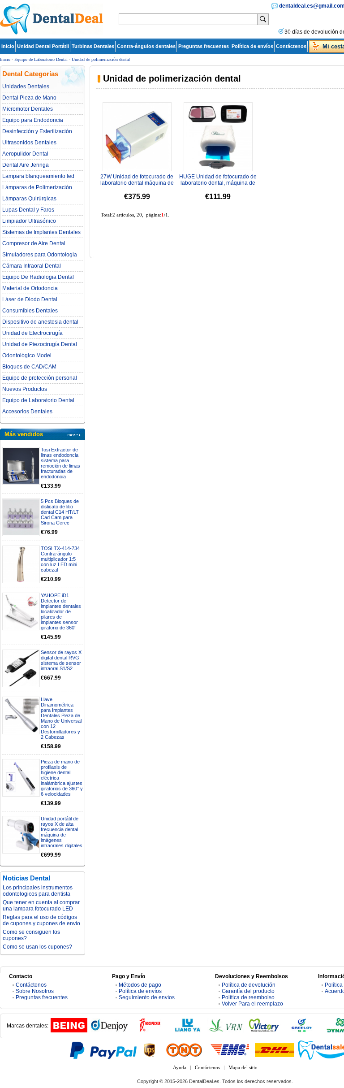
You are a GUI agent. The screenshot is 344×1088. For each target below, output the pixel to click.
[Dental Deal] (51, 33)
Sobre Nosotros (35, 991)
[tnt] (184, 1050)
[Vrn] (225, 1030)
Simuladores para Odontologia (39, 254)
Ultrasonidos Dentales (29, 142)
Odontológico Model (27, 355)
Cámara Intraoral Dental (31, 266)
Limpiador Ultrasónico (29, 221)
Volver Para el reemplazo (252, 1004)
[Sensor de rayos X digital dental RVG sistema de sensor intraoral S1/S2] (21, 668)
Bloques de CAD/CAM (29, 367)
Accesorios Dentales (27, 411)
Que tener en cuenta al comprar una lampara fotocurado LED (41, 905)
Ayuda (179, 1067)
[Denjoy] (109, 1030)
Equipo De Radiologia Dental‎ (38, 277)
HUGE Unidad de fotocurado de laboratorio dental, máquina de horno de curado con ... (218, 182)
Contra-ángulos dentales (146, 46)
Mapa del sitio (243, 1067)
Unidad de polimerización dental (101, 59)
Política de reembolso (248, 997)
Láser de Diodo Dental (29, 299)
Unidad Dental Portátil (43, 46)
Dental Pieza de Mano (29, 98)
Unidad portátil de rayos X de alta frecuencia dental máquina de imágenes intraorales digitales (61, 832)
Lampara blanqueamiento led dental (38, 176)
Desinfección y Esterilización (37, 131)
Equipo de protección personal (39, 378)
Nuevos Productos (24, 389)
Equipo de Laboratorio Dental (41, 59)
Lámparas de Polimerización (37, 187)
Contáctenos (291, 46)
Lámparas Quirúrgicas (29, 198)
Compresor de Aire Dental (33, 243)
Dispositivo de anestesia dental (40, 322)
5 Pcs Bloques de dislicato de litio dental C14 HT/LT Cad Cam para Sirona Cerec (60, 511)
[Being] (69, 1030)
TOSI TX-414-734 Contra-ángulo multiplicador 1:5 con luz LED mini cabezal (60, 559)
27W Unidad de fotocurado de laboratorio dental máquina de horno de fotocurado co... (137, 182)
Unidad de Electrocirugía (32, 333)
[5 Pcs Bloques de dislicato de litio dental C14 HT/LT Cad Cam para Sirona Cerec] (21, 517)
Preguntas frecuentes (203, 46)
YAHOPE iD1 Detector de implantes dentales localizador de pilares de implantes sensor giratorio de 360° (61, 611)
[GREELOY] (302, 1030)
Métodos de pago (140, 985)
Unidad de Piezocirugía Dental (39, 344)
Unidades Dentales (25, 86)
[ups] (149, 1050)
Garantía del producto (248, 991)
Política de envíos (252, 46)
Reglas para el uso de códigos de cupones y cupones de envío (41, 920)
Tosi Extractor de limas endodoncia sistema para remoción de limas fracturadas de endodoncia (60, 463)
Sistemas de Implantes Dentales (41, 232)
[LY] (187, 1030)
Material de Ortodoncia (30, 288)
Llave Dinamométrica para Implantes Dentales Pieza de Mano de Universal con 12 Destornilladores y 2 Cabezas (61, 718)
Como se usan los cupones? (37, 947)
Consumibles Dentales (30, 311)
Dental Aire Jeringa (25, 165)
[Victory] (263, 1030)
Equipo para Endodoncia (32, 120)
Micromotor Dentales (27, 109)
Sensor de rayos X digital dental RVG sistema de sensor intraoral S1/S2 (61, 660)
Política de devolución (248, 985)
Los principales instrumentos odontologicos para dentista (38, 890)
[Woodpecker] (149, 1030)
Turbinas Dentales (93, 46)
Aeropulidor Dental (25, 154)
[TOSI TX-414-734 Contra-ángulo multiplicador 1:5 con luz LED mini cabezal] (21, 564)
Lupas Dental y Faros (28, 210)
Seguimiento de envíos (147, 997)
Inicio (7, 46)
